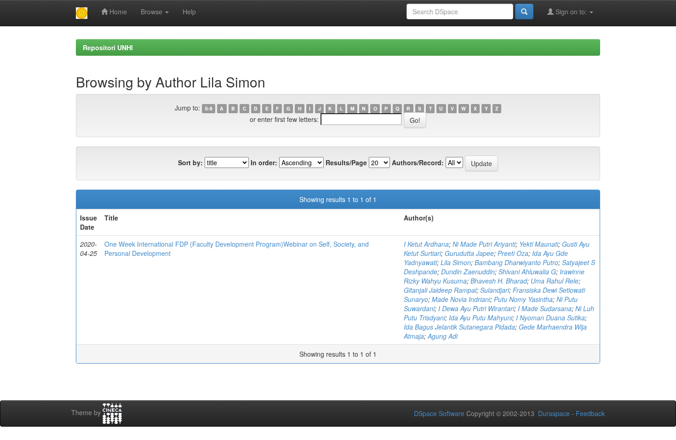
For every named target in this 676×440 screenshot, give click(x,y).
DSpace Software (439, 413)
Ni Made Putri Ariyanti (484, 244)
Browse (152, 11)
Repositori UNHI (108, 47)
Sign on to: (571, 11)
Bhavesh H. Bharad (498, 280)
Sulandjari (494, 290)
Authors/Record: (418, 162)
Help (189, 11)
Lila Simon (456, 262)
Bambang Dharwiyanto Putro (516, 262)
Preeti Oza (513, 253)
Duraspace (554, 413)
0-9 (208, 108)
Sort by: (190, 162)
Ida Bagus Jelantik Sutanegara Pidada (459, 326)
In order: (264, 162)
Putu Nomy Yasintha (523, 299)
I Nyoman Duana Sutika (550, 317)
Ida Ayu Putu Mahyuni (480, 317)
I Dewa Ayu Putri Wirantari (476, 308)
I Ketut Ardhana (426, 244)
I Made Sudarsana (545, 308)
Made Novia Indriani (461, 299)
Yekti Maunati (538, 244)
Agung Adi (443, 336)
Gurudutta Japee (469, 253)
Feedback (590, 413)
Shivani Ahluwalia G (527, 271)
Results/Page (346, 162)
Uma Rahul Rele (555, 280)
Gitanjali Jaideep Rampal (440, 290)
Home (117, 11)
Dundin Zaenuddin (468, 271)
